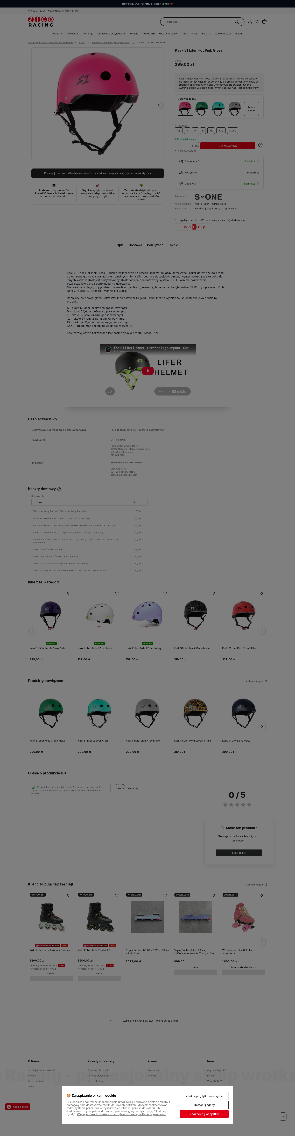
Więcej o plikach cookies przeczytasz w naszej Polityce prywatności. (121, 1114)
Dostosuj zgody (204, 1105)
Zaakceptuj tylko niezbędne (204, 1096)
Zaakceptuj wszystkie (204, 1114)
